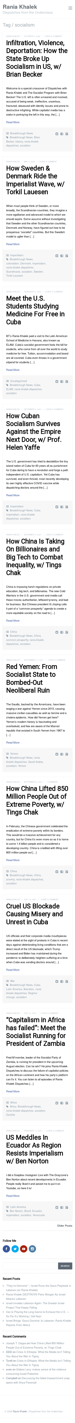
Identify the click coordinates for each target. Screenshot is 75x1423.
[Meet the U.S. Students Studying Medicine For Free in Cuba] (62, 381)
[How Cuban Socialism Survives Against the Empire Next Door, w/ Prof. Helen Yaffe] (62, 506)
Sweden (38, 271)
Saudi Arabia (35, 762)
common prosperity (17, 640)
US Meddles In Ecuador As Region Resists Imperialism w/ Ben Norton (34, 1149)
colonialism (12, 263)
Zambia (10, 1114)
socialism (25, 145)
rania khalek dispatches (19, 267)
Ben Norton (16, 1211)
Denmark (25, 263)
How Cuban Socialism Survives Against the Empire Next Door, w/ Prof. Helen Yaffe (34, 431)
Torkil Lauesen (14, 275)
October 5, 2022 (32, 36)
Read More (12, 122)
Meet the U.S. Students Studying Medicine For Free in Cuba (35, 310)
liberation (28, 989)
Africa (13, 1102)
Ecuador (37, 1211)
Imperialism (16, 255)
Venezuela (39, 1215)
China (13, 631)
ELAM (9, 389)
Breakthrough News (21, 133)
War (12, 981)
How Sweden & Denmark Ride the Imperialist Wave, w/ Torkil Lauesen (35, 180)
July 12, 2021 (30, 1013)
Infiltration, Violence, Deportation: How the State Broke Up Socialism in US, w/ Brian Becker (37, 58)
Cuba (37, 385)
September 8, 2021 (33, 782)
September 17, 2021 (34, 660)
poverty (10, 879)
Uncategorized (18, 381)
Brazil (27, 1211)
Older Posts (64, 1226)
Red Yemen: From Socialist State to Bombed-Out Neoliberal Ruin (31, 678)
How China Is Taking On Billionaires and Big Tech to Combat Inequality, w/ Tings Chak (35, 557)
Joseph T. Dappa (16, 1343)
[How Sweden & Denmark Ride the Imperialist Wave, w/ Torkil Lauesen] (62, 255)
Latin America (14, 989)
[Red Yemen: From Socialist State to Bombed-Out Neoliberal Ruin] (62, 754)
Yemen (14, 753)
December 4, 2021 (33, 409)
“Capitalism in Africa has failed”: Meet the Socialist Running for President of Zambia (36, 1031)
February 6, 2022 (32, 291)
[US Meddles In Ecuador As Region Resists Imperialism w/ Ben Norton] (62, 1207)
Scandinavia (13, 271)
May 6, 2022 (29, 161)
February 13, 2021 (33, 1130)
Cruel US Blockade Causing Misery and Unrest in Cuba (34, 914)
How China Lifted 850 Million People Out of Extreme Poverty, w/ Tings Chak (37, 800)
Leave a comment (53, 36)
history (19, 141)
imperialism (39, 263)
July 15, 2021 (30, 899)
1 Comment (52, 782)
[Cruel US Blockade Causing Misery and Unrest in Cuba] (62, 981)
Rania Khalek (20, 6)
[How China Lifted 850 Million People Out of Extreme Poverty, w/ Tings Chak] (62, 871)
